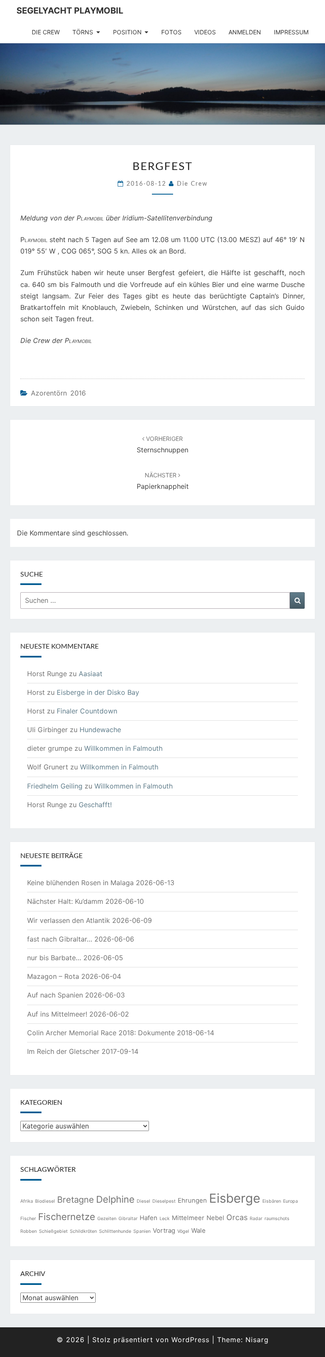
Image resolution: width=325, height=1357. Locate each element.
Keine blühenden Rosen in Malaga (80, 882)
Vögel (183, 1231)
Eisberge (234, 1198)
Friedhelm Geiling (55, 786)
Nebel (215, 1218)
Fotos (171, 32)
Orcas (237, 1217)
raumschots (276, 1218)
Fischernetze (66, 1216)
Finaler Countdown (87, 711)
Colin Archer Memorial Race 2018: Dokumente (101, 1032)
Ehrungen (192, 1200)
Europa (290, 1201)
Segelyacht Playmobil (70, 11)
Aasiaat (90, 673)
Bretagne (75, 1199)
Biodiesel (45, 1201)
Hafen (148, 1218)
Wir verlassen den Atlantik (68, 920)
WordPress (190, 1339)
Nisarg (257, 1339)
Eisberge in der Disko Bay (98, 692)
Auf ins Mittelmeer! (57, 1014)
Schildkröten (83, 1231)
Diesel (143, 1201)
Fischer (28, 1218)
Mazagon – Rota (53, 976)
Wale (198, 1230)
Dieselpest (164, 1201)
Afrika (26, 1201)
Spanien (142, 1231)
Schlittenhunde (115, 1231)
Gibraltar (128, 1218)
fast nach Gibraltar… (59, 939)
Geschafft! (95, 804)
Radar (256, 1218)
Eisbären (271, 1201)
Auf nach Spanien (55, 995)
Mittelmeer (188, 1218)
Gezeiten (106, 1218)
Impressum (291, 32)
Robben (28, 1231)
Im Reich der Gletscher (63, 1051)
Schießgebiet (53, 1231)
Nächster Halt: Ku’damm (65, 901)
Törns (82, 32)
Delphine (115, 1199)
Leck (165, 1218)
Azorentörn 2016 (58, 393)
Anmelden (245, 32)
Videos (205, 32)
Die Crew (46, 32)
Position (127, 32)
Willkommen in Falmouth (123, 748)
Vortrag (164, 1230)
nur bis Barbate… (54, 957)
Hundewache (100, 729)
